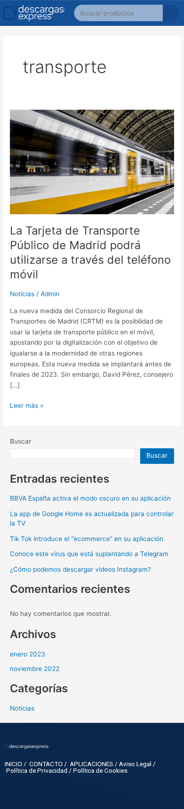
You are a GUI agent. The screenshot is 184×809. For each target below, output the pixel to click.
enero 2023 (27, 654)
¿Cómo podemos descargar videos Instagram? (80, 569)
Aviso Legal (135, 764)
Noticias (22, 294)
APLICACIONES (91, 764)
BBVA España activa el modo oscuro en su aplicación (90, 498)
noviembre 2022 (34, 668)
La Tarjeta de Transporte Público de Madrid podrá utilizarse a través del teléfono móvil (90, 252)
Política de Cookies (100, 770)
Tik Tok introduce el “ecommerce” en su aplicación (86, 538)
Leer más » (26, 404)
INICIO (13, 764)
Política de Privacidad (36, 770)
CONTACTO (46, 764)
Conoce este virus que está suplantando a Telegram (89, 554)
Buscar (20, 441)
